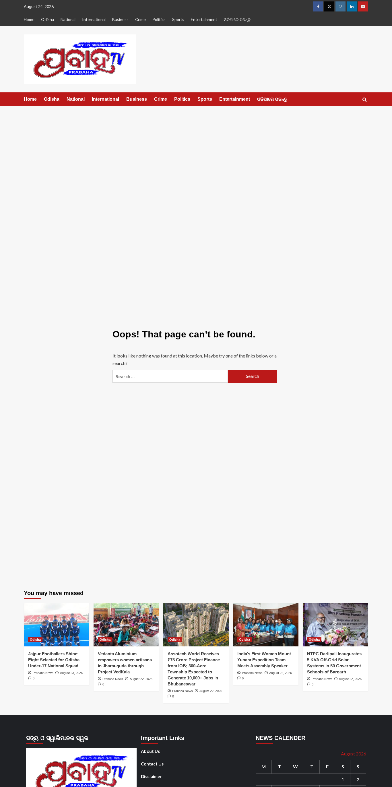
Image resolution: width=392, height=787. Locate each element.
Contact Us (152, 763)
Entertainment (204, 19)
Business (120, 19)
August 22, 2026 (141, 679)
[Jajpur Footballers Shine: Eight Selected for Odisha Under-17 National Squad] (56, 624)
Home (29, 19)
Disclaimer (151, 776)
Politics (159, 19)
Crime (140, 19)
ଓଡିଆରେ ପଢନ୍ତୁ (237, 19)
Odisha (47, 19)
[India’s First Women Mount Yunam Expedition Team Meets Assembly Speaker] (265, 624)
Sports (178, 19)
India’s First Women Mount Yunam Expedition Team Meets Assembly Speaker (264, 659)
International (94, 19)
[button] (364, 100)
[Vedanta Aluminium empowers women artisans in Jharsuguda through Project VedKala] (126, 624)
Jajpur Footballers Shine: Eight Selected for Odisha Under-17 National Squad (53, 659)
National (68, 19)
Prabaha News (43, 673)
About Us (150, 751)
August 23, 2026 (71, 673)
